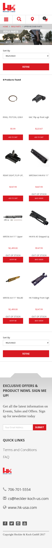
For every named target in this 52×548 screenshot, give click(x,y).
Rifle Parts (16, 26)
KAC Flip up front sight (39, 117)
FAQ (6, 457)
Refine (26, 66)
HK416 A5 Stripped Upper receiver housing (39, 236)
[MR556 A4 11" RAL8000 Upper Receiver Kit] (13, 282)
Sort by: (6, 50)
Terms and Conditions (20, 449)
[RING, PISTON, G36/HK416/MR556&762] (13, 101)
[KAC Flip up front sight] (39, 101)
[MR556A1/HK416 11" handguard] (39, 160)
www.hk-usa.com (22, 507)
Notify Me (13, 260)
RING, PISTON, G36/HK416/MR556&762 (13, 117)
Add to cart (13, 137)
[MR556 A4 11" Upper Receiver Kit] (13, 221)
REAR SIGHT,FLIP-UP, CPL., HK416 (13, 175)
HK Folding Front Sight (39, 297)
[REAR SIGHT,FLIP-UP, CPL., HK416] (13, 160)
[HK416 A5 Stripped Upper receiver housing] (39, 221)
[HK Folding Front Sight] (39, 282)
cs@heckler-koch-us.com (28, 498)
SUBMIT (39, 427)
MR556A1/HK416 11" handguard (39, 175)
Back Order (39, 198)
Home (5, 26)
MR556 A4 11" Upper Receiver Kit (13, 236)
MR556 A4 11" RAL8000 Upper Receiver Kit (13, 297)
